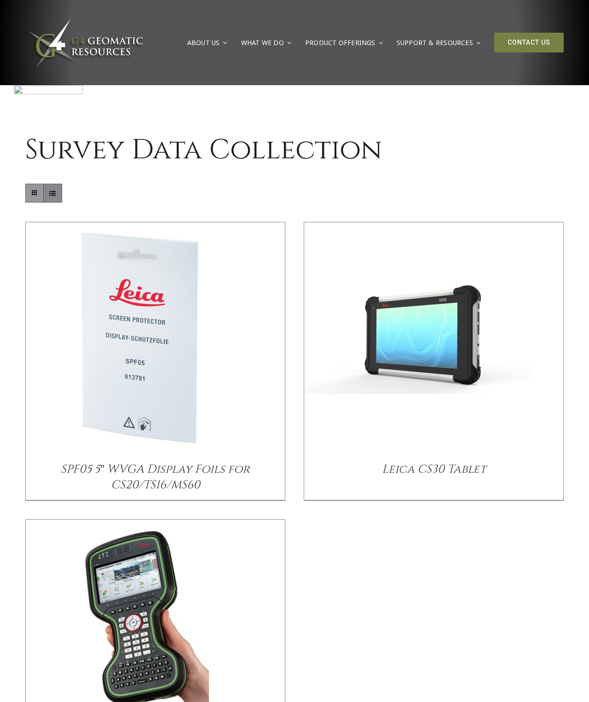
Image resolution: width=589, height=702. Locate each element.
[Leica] (48, 89)
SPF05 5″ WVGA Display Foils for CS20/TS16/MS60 (155, 477)
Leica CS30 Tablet (434, 469)
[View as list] (53, 193)
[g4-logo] (84, 21)
